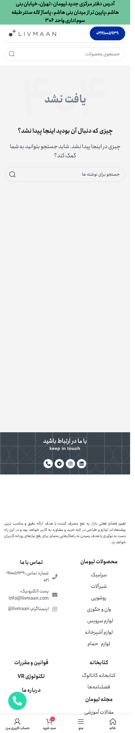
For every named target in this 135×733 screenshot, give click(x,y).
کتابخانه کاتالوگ (99, 675)
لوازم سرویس (100, 621)
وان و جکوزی (99, 609)
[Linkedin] (81, 463)
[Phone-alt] (48, 463)
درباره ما (31, 690)
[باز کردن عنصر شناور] (17, 701)
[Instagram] (70, 463)
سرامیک (99, 575)
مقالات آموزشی (99, 712)
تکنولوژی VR (31, 676)
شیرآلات (99, 586)
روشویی (98, 598)
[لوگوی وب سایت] (32, 33)
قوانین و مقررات (31, 663)
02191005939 (107, 33)
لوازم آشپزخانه (99, 632)
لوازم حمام (98, 644)
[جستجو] (12, 54)
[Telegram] (59, 463)
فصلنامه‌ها (98, 687)
